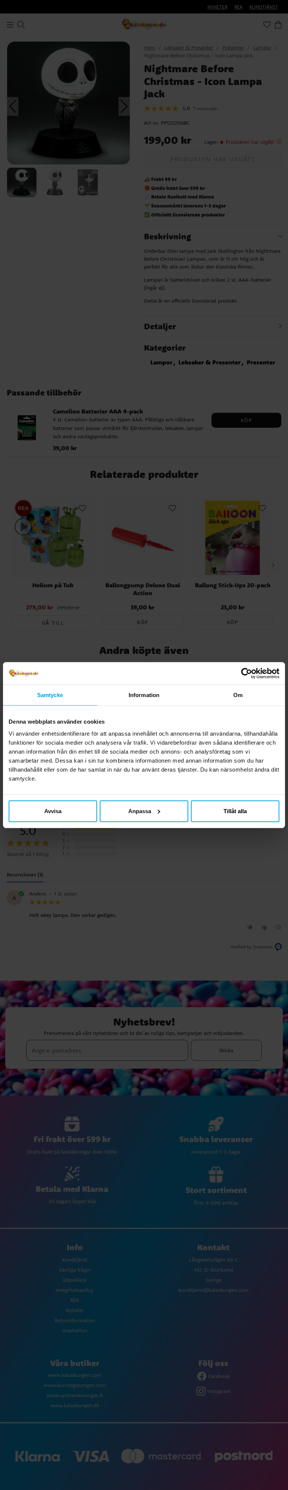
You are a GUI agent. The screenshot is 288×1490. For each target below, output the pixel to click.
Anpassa (139, 811)
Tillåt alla (235, 811)
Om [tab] (238, 695)
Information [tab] (144, 695)
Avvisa (53, 811)
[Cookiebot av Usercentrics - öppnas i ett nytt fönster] (246, 673)
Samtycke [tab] (50, 695)
